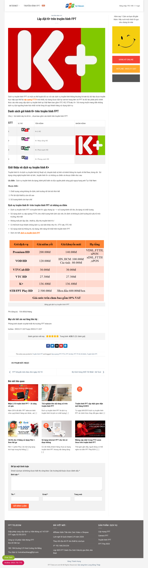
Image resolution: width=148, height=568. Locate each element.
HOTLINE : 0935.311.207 (126, 69)
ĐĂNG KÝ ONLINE (126, 59)
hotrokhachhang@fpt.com (28, 552)
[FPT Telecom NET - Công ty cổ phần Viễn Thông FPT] (74, 5)
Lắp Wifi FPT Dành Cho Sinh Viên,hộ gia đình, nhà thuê (72, 551)
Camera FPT (103, 536)
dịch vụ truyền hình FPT (30, 233)
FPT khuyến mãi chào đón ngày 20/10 (27, 372)
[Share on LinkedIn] (65, 346)
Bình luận (15, 475)
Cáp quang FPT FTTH (58, 354)
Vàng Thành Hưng (74, 561)
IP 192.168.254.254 (61, 546)
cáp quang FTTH (30, 100)
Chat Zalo (8, 557)
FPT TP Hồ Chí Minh (80, 354)
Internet (13, 6)
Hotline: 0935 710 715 (13, 563)
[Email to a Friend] (57, 346)
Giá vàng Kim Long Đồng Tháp (89, 565)
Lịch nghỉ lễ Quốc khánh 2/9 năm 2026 (68, 537)
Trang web (78, 494)
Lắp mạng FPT (104, 532)
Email (45, 494)
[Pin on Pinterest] (61, 346)
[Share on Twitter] (52, 346)
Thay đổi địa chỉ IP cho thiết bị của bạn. (69, 541)
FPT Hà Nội (69, 354)
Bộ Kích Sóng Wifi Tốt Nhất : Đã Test (87, 372)
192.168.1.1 (131, 6)
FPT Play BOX (104, 544)
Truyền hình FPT (32, 6)
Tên (13, 494)
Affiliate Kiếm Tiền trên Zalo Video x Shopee (71, 532)
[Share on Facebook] (48, 346)
